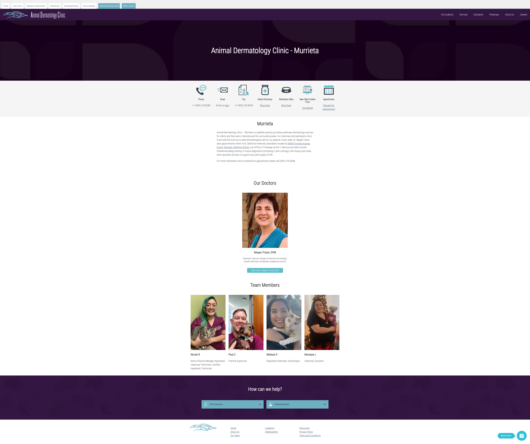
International (54, 6)
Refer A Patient (128, 6)
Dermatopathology (71, 6)
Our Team (235, 435)
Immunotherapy (89, 6)
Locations (269, 428)
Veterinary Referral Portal (109, 6)
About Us (509, 14)
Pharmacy (494, 14)
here (227, 105)
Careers (523, 14)
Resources (305, 428)
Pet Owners (216, 404)
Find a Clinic (17, 6)
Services (464, 14)
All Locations (447, 14)
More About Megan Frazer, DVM (265, 270)
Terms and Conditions (310, 435)
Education (478, 14)
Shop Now (265, 105)
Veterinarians (282, 404)
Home (5, 6)
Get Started (307, 108)
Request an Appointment (36, 6)
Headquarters (271, 431)
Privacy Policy (306, 431)
